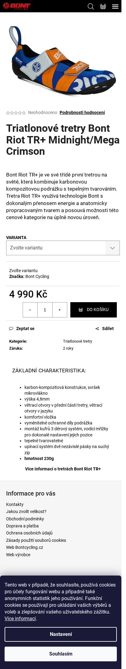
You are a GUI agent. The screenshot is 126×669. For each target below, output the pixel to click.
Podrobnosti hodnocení (82, 112)
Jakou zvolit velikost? (26, 511)
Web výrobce (18, 554)
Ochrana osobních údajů (29, 532)
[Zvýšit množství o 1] (59, 309)
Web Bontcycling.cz (24, 547)
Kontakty (15, 504)
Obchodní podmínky (25, 518)
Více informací (20, 618)
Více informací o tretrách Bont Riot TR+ (63, 468)
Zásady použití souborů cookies (36, 540)
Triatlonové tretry (77, 341)
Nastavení (61, 634)
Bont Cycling (37, 276)
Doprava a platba (22, 525)
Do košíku (98, 309)
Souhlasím (60, 654)
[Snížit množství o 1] (30, 309)
